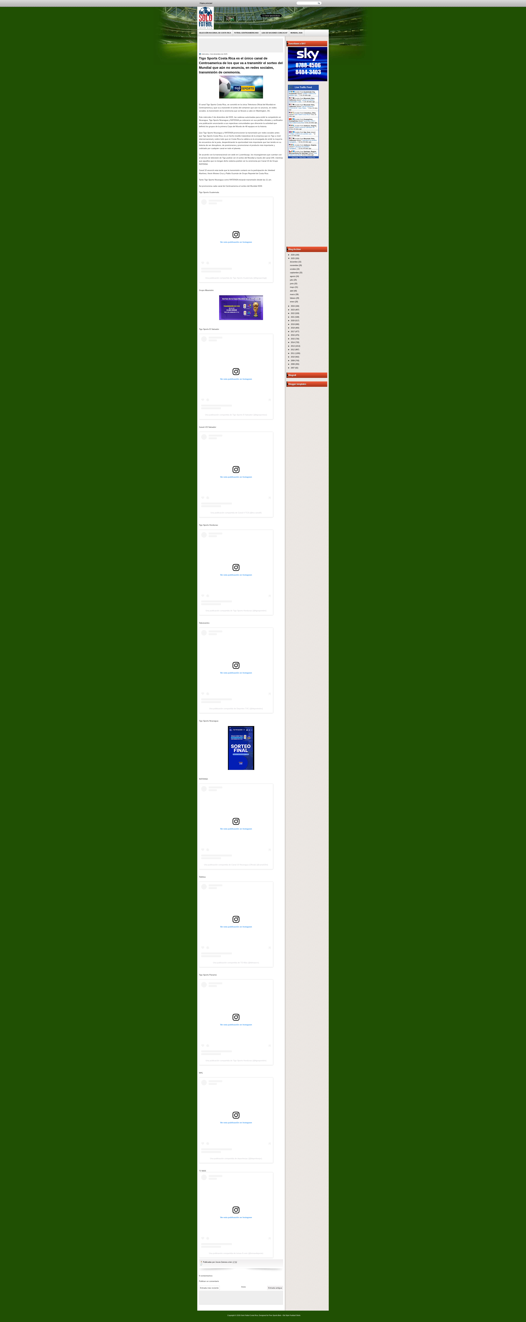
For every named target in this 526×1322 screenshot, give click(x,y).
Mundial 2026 (296, 33)
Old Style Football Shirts (291, 1315)
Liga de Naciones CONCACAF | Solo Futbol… (301, 107)
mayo (292, 287)
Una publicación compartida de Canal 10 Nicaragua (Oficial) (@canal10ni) (236, 865)
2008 (293, 364)
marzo (292, 294)
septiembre (294, 273)
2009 (293, 361)
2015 (293, 339)
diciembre (294, 262)
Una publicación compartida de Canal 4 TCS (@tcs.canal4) (236, 513)
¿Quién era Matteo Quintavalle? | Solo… (301, 100)
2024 (293, 306)
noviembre (294, 265)
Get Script (295, 157)
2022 (293, 313)
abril (292, 291)
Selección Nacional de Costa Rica (215, 33)
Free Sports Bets (275, 1315)
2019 (293, 324)
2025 (293, 258)
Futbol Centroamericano (246, 33)
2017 (293, 331)
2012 (293, 350)
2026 (293, 255)
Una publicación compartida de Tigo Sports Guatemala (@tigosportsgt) (236, 278)
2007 (293, 368)
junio (292, 284)
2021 (293, 317)
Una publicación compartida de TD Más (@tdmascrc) (236, 963)
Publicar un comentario (209, 1281)
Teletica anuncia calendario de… (305, 127)
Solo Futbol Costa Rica (302, 114)
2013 (293, 346)
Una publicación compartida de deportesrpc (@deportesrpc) (236, 1158)
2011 (293, 353)
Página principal (206, 3)
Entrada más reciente (209, 1288)
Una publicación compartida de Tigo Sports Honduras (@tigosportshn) (236, 611)
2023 (293, 310)
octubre (293, 269)
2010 (293, 357)
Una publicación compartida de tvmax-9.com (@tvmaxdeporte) (236, 1253)
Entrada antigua (275, 1288)
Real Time (302, 157)
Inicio (243, 1287)
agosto (293, 276)
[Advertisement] (249, 45)
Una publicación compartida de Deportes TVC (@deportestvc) (236, 708)
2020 (293, 321)
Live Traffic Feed (303, 87)
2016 (293, 335)
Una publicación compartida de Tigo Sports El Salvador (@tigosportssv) (236, 415)
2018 (293, 328)
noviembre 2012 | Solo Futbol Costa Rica (302, 121)
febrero (293, 298)
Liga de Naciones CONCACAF (274, 33)
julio (292, 280)
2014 (293, 342)
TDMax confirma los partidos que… (301, 134)
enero (292, 302)
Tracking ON (311, 157)
